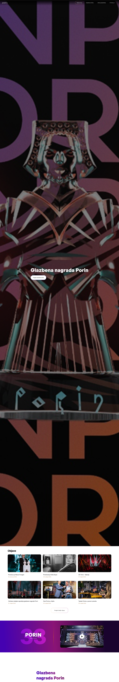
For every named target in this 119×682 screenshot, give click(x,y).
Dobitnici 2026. (90, 2)
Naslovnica (79, 2)
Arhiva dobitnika (102, 2)
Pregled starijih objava (59, 610)
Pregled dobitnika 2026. (38, 277)
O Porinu (112, 2)
